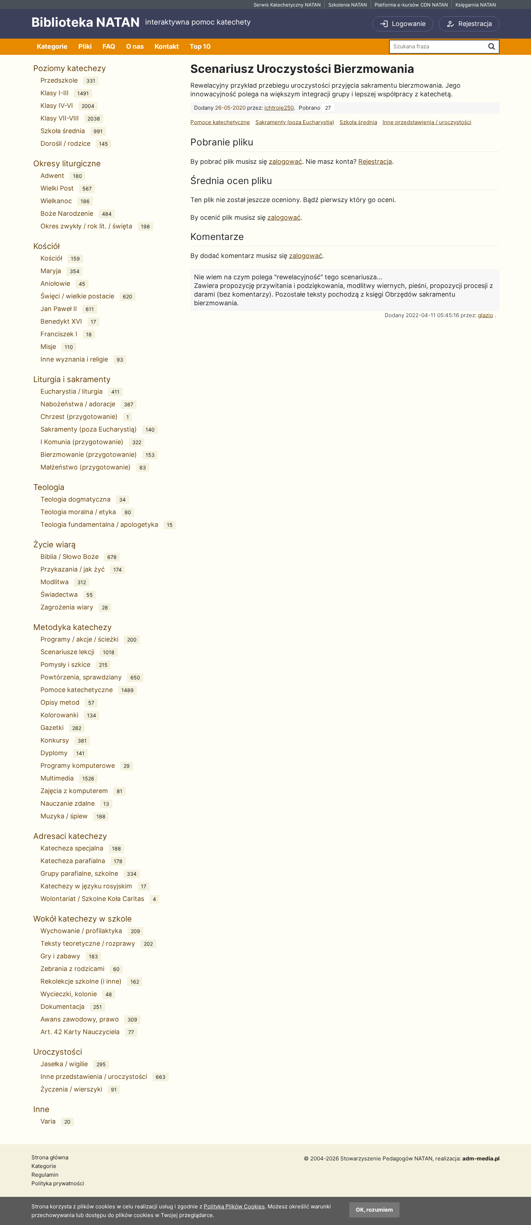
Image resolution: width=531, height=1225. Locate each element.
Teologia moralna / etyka (85, 512)
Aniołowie (62, 283)
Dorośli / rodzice (74, 143)
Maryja (59, 271)
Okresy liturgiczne (67, 163)
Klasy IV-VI (67, 105)
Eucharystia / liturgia (80, 391)
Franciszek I (66, 334)
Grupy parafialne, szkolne (88, 873)
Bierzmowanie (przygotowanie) (97, 454)
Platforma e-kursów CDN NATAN (411, 5)
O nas (135, 46)
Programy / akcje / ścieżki (88, 639)
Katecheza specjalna (80, 848)
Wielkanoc (65, 201)
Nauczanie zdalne (74, 803)
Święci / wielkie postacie (86, 296)
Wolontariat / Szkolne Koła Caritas (98, 898)
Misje (56, 346)
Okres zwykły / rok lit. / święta (95, 226)
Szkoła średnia (71, 131)
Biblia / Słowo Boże (78, 556)
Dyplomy (62, 753)
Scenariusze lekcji (77, 652)
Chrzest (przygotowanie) (84, 416)
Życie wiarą (54, 544)
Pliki (85, 46)
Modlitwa (63, 582)
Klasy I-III (64, 93)
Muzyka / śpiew (72, 816)
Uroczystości (57, 1051)
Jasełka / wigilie (73, 1064)
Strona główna (49, 1157)
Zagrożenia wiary (74, 607)
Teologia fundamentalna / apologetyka (106, 524)
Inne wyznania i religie (81, 359)
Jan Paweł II (67, 308)
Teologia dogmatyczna (83, 499)
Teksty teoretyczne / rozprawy (96, 943)
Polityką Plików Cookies (234, 1206)
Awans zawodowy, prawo (88, 1019)
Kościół (46, 246)
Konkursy (63, 740)
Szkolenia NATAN (347, 5)
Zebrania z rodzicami (80, 968)
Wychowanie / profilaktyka (90, 931)
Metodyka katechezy (72, 627)
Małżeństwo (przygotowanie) (93, 467)
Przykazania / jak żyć (81, 569)
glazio (485, 315)
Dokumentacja (71, 1006)
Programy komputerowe (85, 765)
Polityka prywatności (57, 1183)
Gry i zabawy (69, 956)
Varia (55, 1121)
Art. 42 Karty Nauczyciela (87, 1032)
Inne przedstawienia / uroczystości (102, 1076)
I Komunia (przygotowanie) (90, 442)
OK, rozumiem (374, 1209)
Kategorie (52, 46)
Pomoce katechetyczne (87, 690)
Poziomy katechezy (69, 68)
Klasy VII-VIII (70, 118)
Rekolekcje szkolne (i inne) (89, 981)
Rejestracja (375, 161)
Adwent (61, 175)
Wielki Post (66, 188)
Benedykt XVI (68, 321)
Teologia (48, 487)
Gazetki (60, 727)
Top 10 (200, 46)
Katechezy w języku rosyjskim (93, 886)
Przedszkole (67, 80)
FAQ (109, 46)
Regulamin (45, 1174)
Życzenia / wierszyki (78, 1089)
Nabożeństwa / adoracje (86, 404)
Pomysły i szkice (74, 664)
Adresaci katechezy (70, 836)
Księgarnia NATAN (476, 5)
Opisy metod (67, 702)
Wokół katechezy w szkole (82, 918)
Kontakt (167, 46)
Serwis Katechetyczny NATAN (287, 5)
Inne (41, 1109)
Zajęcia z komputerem (81, 791)
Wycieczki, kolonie (76, 994)
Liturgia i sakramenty (72, 379)
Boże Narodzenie (76, 213)
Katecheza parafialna (81, 861)
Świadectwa (66, 594)
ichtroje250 (279, 107)
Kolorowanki (68, 715)
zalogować (285, 161)
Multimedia (67, 778)
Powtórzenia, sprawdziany (90, 677)
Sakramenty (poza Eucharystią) (97, 429)
